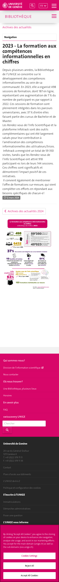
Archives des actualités (16, 27)
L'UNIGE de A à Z (11, 481)
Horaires (7, 395)
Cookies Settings (29, 555)
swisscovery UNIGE (14, 416)
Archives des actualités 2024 (25, 211)
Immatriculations (11, 501)
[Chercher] (32, 5)
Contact (7, 467)
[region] (29, 553)
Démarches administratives (16, 508)
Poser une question (12, 515)
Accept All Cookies (29, 575)
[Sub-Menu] (54, 16)
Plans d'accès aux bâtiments (17, 474)
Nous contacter (10, 374)
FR (41, 5)
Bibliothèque (18, 16)
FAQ (5, 409)
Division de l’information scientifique (22, 367)
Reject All (29, 565)
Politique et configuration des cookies (22, 487)
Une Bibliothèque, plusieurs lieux (19, 388)
